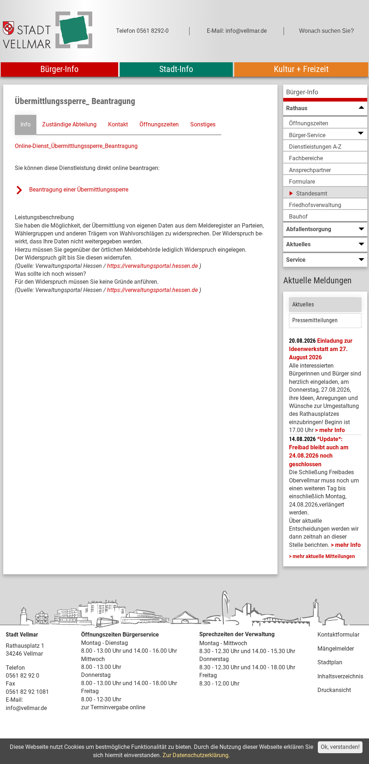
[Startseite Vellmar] (47, 31)
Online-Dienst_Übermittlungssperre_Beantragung (76, 146)
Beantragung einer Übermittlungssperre (79, 189)
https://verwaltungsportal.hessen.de (153, 265)
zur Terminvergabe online (113, 707)
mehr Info (332, 430)
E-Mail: (14, 699)
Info (26, 124)
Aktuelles (303, 304)
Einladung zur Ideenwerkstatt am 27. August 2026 (320, 349)
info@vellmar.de (26, 708)
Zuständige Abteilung (69, 124)
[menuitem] (325, 93)
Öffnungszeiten (159, 124)
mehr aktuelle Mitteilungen (324, 556)
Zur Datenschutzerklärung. (196, 755)
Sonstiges (202, 124)
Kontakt (118, 124)
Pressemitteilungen (315, 320)
